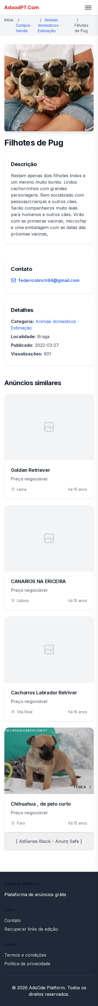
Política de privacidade (27, 963)
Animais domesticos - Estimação (49, 25)
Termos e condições (25, 955)
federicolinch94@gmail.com (49, 280)
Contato (12, 920)
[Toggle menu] (88, 7)
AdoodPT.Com (21, 7)
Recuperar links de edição (31, 929)
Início (9, 20)
